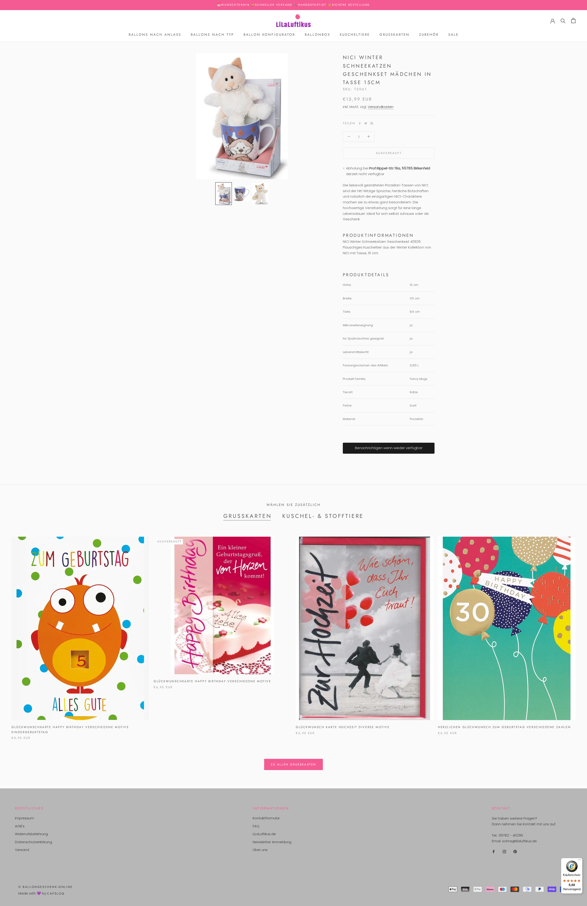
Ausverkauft (389, 153)
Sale (453, 34)
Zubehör (429, 34)
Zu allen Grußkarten (293, 764)
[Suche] (563, 20)
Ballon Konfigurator (269, 34)
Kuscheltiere (355, 34)
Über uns (260, 849)
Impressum (24, 818)
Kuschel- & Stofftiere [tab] (323, 516)
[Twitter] (365, 123)
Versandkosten (380, 106)
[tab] (389, 235)
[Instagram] (504, 851)
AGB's (20, 826)
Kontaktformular (266, 818)
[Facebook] (359, 123)
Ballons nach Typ (212, 34)
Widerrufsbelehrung (31, 833)
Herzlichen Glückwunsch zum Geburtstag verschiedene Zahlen (504, 727)
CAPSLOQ (55, 893)
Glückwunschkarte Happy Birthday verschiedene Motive (212, 681)
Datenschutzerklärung (33, 842)
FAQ (256, 826)
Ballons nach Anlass (155, 34)
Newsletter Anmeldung (272, 842)
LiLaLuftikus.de (264, 833)
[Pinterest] (371, 123)
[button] (223, 193)
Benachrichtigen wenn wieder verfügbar (388, 447)
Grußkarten (394, 34)
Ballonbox (317, 34)
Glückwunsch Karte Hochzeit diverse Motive (343, 727)
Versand (22, 849)
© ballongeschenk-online (45, 887)
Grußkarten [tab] (247, 516)
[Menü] (579, 861)
